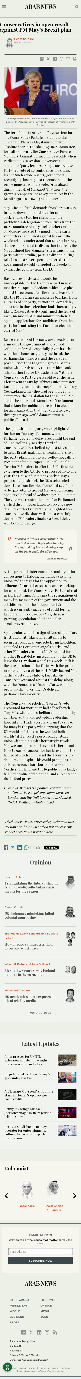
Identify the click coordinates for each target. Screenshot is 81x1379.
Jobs (44, 1316)
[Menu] (4, 7)
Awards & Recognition (22, 1341)
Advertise (15, 1350)
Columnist (16, 1168)
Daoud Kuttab (14, 907)
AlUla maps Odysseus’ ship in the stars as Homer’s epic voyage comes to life (29, 1095)
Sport (14, 1322)
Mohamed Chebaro (17, 990)
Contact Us (16, 1346)
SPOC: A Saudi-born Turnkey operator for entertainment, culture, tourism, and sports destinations (26, 1132)
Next (74, 1195)
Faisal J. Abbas (14, 877)
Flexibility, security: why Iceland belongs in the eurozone (30, 972)
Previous (6, 1195)
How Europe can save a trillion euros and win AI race (29, 946)
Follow (52, 847)
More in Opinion (40, 1012)
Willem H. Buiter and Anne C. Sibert (27, 964)
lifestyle (48, 1299)
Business (17, 1316)
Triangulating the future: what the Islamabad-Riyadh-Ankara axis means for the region (31, 887)
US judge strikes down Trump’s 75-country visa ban (27, 1076)
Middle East (19, 1305)
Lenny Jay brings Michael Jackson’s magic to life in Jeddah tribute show (28, 1113)
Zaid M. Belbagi (24, 39)
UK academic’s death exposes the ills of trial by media (30, 998)
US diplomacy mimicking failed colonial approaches (29, 915)
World (15, 1311)
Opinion (40, 862)
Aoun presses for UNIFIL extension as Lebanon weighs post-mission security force (26, 1060)
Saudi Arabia (19, 1299)
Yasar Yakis (27, 1205)
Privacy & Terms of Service (25, 1355)
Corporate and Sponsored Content (29, 1359)
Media (45, 1311)
